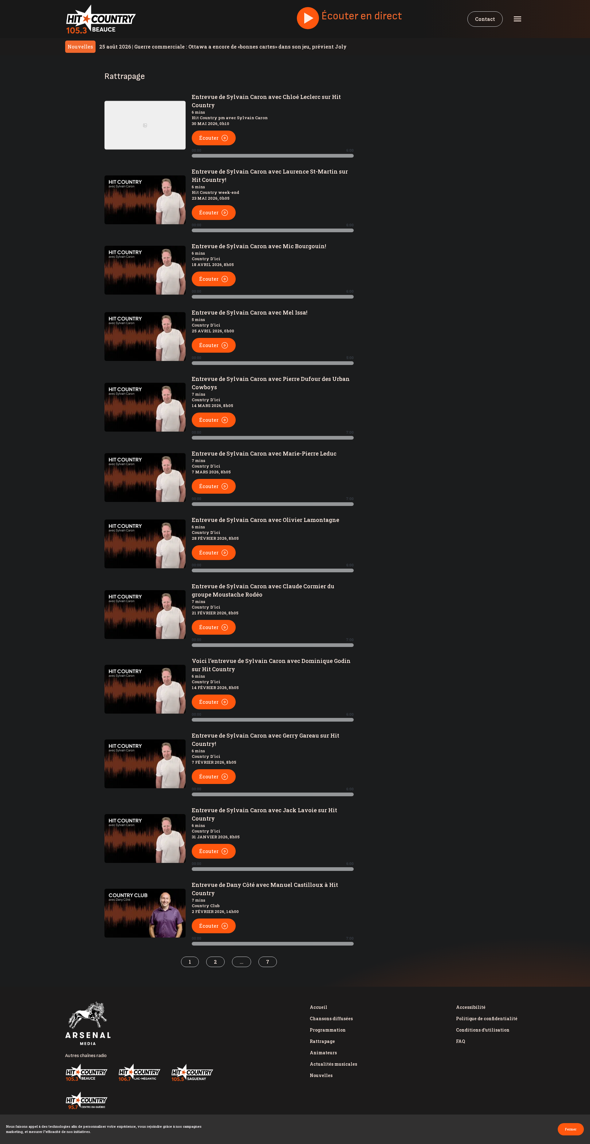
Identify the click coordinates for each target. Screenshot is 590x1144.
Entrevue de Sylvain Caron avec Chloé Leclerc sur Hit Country (266, 101)
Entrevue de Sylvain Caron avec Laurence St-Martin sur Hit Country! (270, 175)
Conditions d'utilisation (482, 1030)
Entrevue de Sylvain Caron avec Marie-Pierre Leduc (264, 453)
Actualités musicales (333, 1064)
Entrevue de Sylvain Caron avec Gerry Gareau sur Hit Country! (265, 739)
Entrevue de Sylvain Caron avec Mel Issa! (249, 312)
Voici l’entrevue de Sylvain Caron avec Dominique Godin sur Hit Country (271, 665)
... (241, 961)
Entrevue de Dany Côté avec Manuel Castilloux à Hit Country (265, 889)
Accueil (318, 1007)
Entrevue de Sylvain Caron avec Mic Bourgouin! (259, 246)
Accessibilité (471, 1007)
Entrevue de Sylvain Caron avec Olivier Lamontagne (265, 519)
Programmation (328, 1030)
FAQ (460, 1041)
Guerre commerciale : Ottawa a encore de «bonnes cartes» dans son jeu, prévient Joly (223, 46)
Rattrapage (322, 1041)
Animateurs (323, 1053)
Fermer (570, 1129)
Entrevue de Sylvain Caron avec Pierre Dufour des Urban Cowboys (271, 383)
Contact (485, 19)
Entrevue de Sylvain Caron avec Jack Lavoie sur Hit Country (264, 814)
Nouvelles (321, 1075)
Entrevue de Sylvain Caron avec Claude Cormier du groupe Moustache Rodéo (263, 590)
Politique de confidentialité (486, 1018)
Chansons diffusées (331, 1018)
